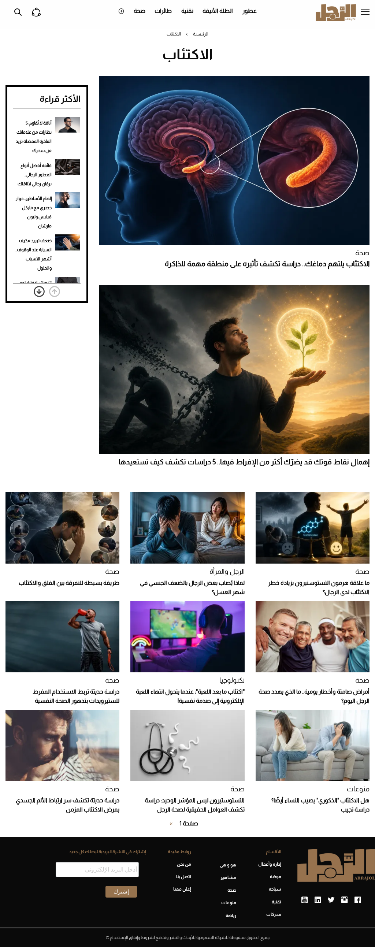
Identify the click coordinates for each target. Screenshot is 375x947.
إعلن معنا (182, 889)
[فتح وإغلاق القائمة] (365, 12)
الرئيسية (200, 34)
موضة (275, 876)
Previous (54, 291)
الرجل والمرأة (227, 571)
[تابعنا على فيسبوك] (357, 900)
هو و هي (228, 865)
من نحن (184, 864)
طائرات (163, 11)
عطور (249, 11)
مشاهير (228, 877)
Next (39, 291)
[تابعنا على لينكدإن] (318, 900)
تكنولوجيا (232, 680)
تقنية (187, 11)
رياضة (231, 915)
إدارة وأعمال (269, 864)
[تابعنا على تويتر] (331, 900)
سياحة (275, 889)
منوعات (358, 789)
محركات (273, 914)
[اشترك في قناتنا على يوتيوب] (304, 900)
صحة (139, 11)
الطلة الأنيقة (218, 11)
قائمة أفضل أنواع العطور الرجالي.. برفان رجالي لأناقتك (35, 174)
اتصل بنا (183, 876)
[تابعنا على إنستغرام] (344, 900)
